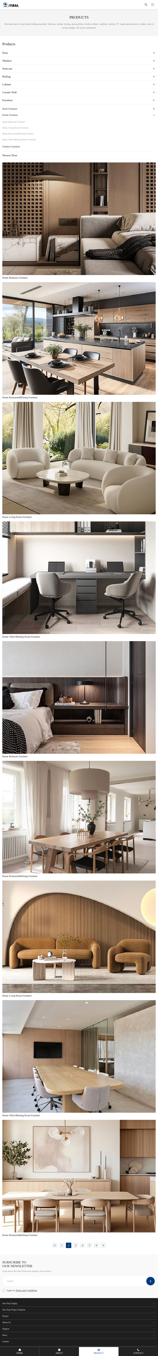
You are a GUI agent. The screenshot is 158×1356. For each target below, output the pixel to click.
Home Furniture (10, 115)
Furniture (7, 100)
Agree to (21, 1290)
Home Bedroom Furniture (13, 122)
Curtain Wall (9, 92)
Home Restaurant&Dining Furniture (18, 134)
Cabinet (6, 84)
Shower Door (9, 155)
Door (5, 52)
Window (7, 60)
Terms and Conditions (26, 1290)
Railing (6, 76)
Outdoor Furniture (11, 146)
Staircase (7, 68)
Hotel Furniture (9, 108)
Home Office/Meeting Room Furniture (19, 139)
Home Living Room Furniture (15, 128)
